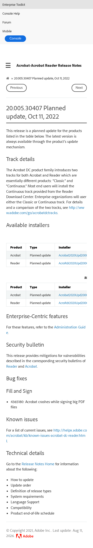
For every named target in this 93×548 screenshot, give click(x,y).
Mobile (7, 31)
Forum (6, 22)
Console (15, 38)
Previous (16, 87)
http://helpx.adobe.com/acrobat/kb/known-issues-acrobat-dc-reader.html (46, 435)
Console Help (11, 13)
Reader (11, 366)
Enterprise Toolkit (13, 4)
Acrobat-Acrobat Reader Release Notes (49, 65)
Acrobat (31, 366)
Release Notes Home (38, 463)
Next (79, 87)
